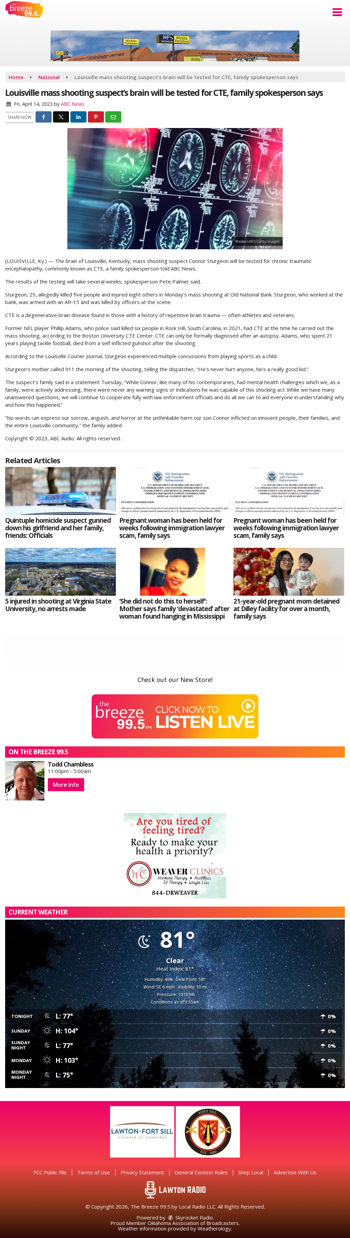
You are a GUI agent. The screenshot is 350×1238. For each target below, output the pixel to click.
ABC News (72, 104)
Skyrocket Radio (193, 1217)
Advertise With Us (295, 1172)
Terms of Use (93, 1172)
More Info (66, 784)
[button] (337, 12)
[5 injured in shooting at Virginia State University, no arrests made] (60, 572)
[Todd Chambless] (24, 780)
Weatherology (214, 1228)
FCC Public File (50, 1172)
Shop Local (250, 1172)
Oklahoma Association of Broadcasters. (194, 1223)
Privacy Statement (142, 1172)
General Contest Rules (201, 1172)
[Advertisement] (175, 45)
